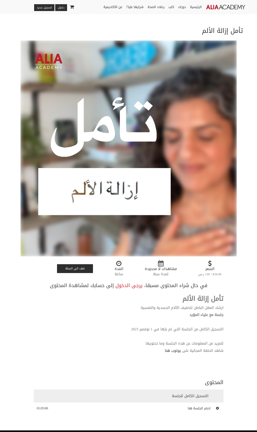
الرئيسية (196, 7)
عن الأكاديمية (112, 7)
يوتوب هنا (173, 350)
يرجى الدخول (129, 285)
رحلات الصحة (156, 7)
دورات (182, 7)
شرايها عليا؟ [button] (135, 7)
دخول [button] (61, 7)
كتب (171, 7)
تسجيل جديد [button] (44, 7)
